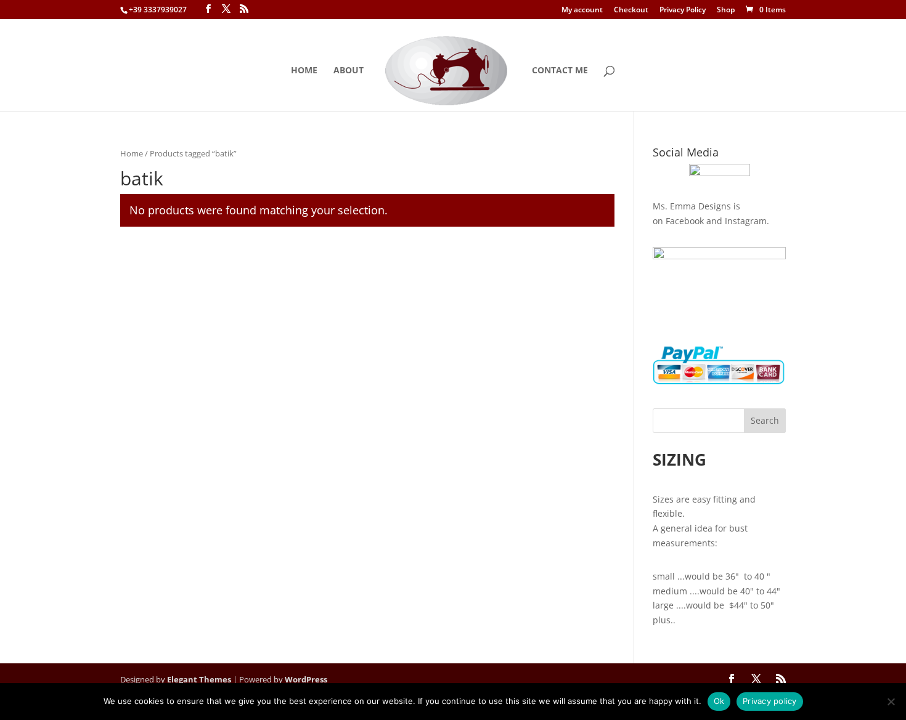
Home (304, 71)
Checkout (631, 10)
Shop (726, 10)
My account (582, 10)
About (348, 71)
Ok (719, 701)
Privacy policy (770, 701)
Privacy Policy (682, 10)
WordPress (306, 679)
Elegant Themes (199, 679)
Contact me (560, 71)
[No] (890, 701)
